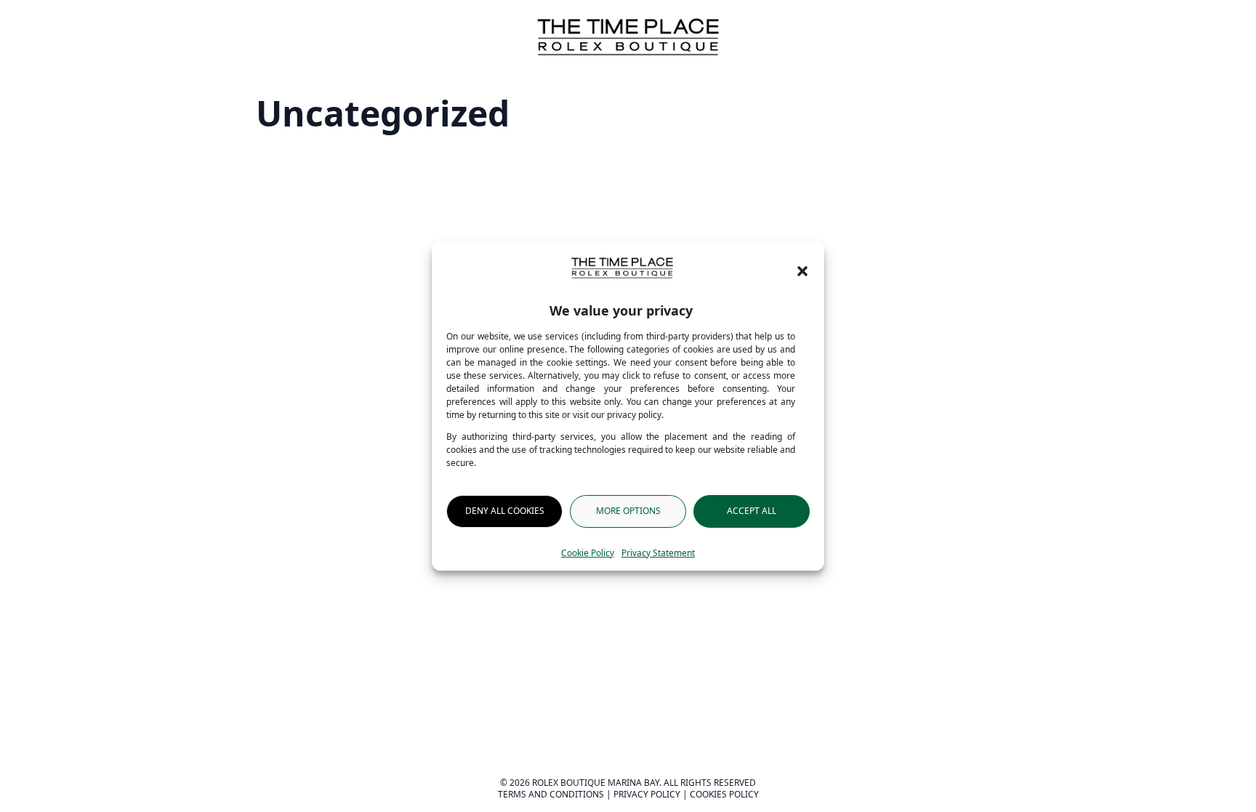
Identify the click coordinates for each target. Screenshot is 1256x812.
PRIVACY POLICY (646, 794)
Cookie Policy (587, 553)
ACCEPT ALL (751, 511)
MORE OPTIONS (628, 511)
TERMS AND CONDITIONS (551, 794)
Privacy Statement (658, 553)
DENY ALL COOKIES (504, 511)
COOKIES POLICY (724, 794)
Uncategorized (383, 113)
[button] (802, 271)
